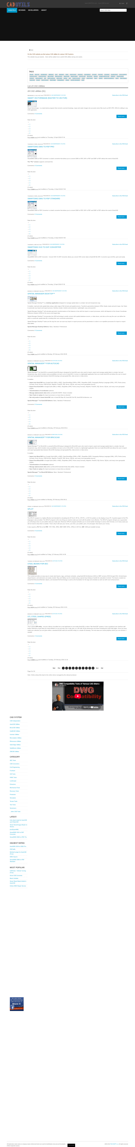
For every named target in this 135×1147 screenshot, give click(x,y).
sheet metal (90, 78)
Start (54, 668)
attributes (51, 74)
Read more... (121, 116)
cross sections (122, 74)
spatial (100, 78)
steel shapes (123, 78)
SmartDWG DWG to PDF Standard (44, 199)
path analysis (39, 78)
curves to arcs (33, 76)
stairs (117, 78)
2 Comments (38, 636)
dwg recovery (58, 76)
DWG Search (13, 857)
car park (94, 74)
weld (83, 80)
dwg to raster (74, 76)
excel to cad (82, 76)
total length (53, 80)
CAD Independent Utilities (58, 95)
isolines (32, 78)
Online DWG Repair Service (18, 886)
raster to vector (76, 78)
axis (56, 74)
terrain (38, 80)
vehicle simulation (75, 80)
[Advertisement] (67, 28)
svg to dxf (32, 80)
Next (97, 668)
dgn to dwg (51, 76)
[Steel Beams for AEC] (32, 570)
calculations (87, 74)
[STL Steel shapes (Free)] (32, 622)
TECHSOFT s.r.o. (114, 1144)
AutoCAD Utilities (57, 360)
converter (106, 74)
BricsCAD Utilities (57, 434)
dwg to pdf (66, 76)
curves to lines (42, 76)
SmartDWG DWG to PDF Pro (41, 147)
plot (70, 78)
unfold (67, 80)
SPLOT (30, 509)
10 (93, 668)
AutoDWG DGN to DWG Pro (18, 846)
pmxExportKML (14, 829)
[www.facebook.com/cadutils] (17, 1004)
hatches (113, 76)
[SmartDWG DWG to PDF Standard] (32, 205)
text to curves (45, 80)
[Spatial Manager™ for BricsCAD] (32, 442)
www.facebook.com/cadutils (126, 3)
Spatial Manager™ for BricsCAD (44, 437)
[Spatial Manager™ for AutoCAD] (32, 368)
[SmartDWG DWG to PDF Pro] (32, 153)
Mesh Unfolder (14, 878)
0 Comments (38, 113)
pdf (45, 78)
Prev (59, 668)
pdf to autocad (51, 78)
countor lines (114, 74)
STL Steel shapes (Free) (39, 617)
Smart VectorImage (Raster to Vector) (47, 98)
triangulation (60, 80)
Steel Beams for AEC (38, 564)
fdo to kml (89, 76)
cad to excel (73, 74)
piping (65, 78)
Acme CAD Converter (16, 875)
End (102, 668)
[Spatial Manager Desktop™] (32, 298)
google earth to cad (104, 76)
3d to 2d (37, 74)
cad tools (80, 74)
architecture (44, 74)
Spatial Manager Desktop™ (41, 294)
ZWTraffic (12, 849)
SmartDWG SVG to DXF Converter (44, 247)
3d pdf (31, 74)
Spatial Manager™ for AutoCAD (43, 363)
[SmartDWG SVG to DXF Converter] (32, 252)
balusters (61, 74)
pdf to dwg (59, 78)
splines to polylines (109, 78)
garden (96, 76)
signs (95, 78)
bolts (67, 74)
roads (83, 78)
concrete (100, 74)
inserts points (120, 76)
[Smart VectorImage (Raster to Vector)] (32, 103)
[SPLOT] (32, 514)
